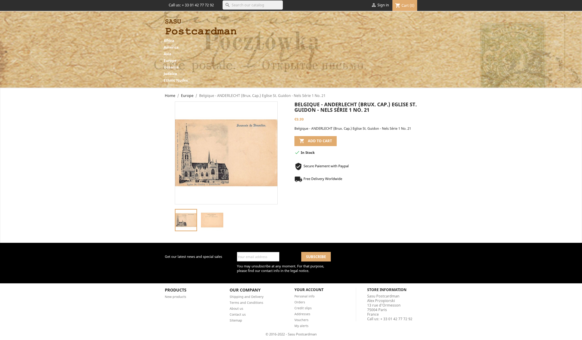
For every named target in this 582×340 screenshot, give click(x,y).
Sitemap (236, 320)
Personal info (304, 296)
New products (175, 296)
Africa (169, 40)
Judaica (170, 73)
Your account (309, 289)
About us (236, 308)
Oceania (171, 67)
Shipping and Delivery (246, 296)
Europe (170, 60)
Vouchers (301, 320)
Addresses (302, 314)
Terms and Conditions (246, 302)
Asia (167, 53)
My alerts (301, 326)
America (171, 47)
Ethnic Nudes (176, 80)
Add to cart (315, 141)
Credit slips (303, 308)
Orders (299, 302)
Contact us (238, 314)
